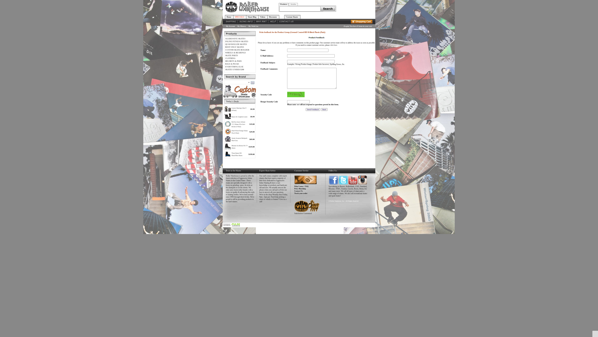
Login (346, 26)
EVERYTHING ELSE (234, 67)
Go (252, 82)
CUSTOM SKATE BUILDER (237, 50)
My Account (230, 26)
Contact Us (298, 191)
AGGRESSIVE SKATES (235, 39)
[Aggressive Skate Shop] (248, 12)
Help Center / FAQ (301, 186)
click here (333, 45)
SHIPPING (231, 21)
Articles (293, 4)
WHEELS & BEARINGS (235, 53)
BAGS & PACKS (232, 64)
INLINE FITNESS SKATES (236, 41)
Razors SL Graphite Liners (239, 117)
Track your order (300, 193)
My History (241, 26)
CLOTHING (230, 58)
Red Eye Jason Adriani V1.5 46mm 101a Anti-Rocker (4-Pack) (238, 124)
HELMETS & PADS (233, 61)
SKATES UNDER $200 (234, 69)
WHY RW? (261, 21)
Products (283, 4)
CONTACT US (286, 21)
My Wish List (253, 26)
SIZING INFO (246, 21)
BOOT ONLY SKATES (234, 47)
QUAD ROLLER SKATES (236, 44)
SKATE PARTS (231, 55)
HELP (273, 21)
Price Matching (300, 189)
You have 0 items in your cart (361, 26)
